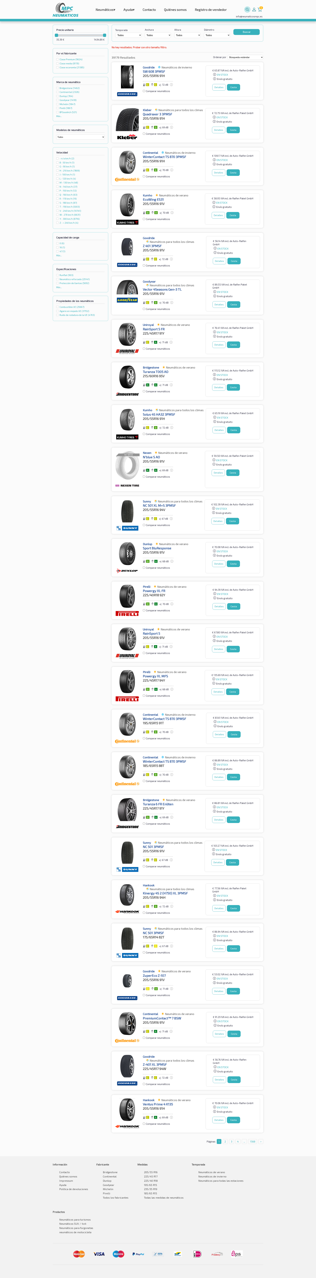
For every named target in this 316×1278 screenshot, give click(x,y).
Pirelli (66, 108)
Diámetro (209, 29)
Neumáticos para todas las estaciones (220, 1180)
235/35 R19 (150, 1189)
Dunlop (66, 96)
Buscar (246, 32)
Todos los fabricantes (115, 1197)
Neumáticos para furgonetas (76, 1227)
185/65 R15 (150, 1193)
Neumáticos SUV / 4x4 (72, 1223)
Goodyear (68, 100)
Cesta (233, 87)
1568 (252, 1141)
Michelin (67, 104)
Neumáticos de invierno (212, 1176)
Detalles (219, 87)
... (244, 1141)
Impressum (66, 1180)
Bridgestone (70, 88)
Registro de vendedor (211, 9)
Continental (69, 92)
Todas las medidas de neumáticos (164, 1197)
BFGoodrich (68, 112)
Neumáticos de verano (211, 1172)
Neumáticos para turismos (75, 1219)
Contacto (149, 9)
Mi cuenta (254, 9)
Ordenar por (219, 57)
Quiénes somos (175, 9)
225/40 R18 (151, 1180)
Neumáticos (105, 9)
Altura (177, 29)
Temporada (121, 30)
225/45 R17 (151, 1176)
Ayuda (128, 9)
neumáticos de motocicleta (75, 1232)
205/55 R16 (151, 1172)
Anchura (149, 29)
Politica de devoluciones (73, 1189)
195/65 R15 (150, 1184)
